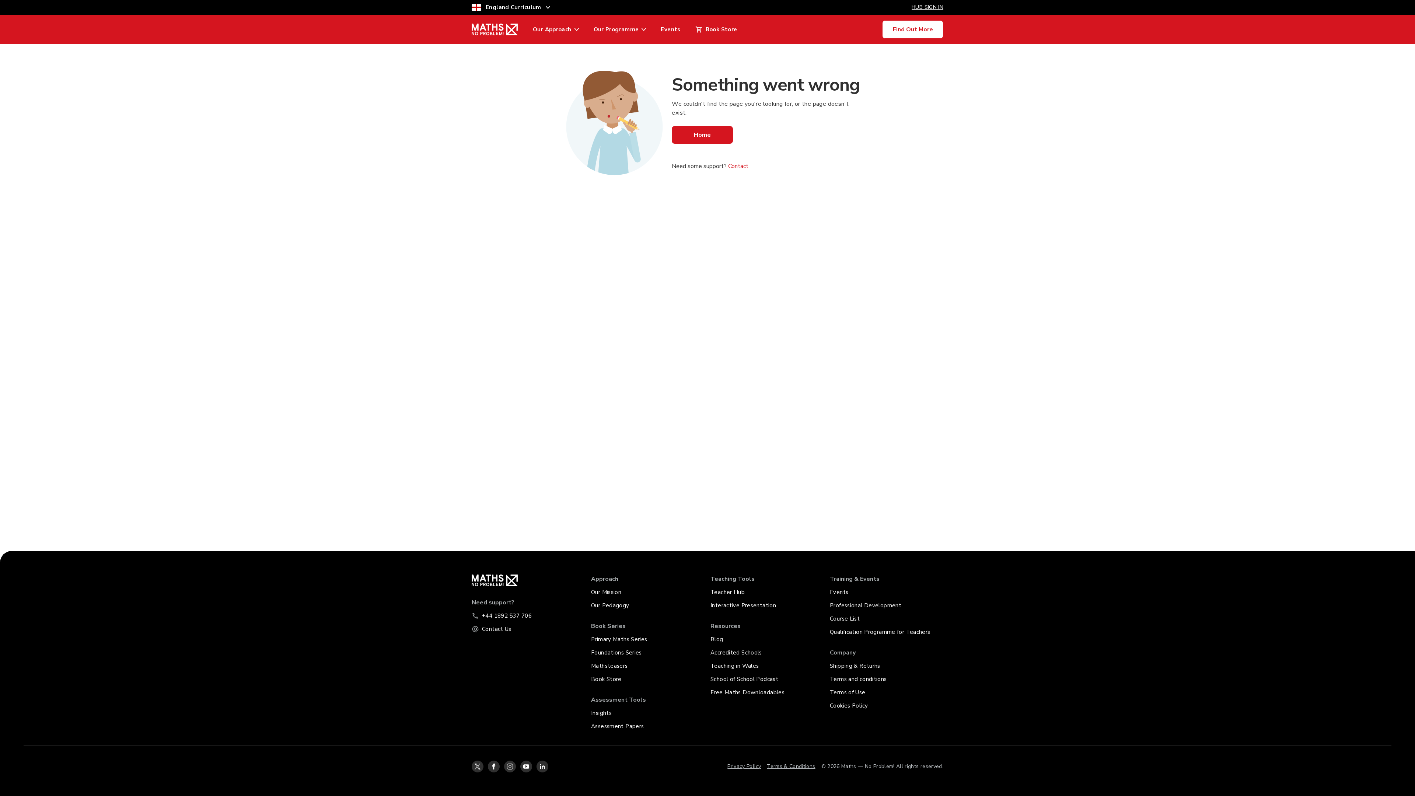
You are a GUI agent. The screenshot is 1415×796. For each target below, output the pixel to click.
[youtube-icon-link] (526, 766)
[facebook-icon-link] (494, 766)
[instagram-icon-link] (510, 766)
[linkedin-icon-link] (542, 766)
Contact (738, 166)
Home (702, 135)
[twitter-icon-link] (477, 766)
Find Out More (913, 29)
